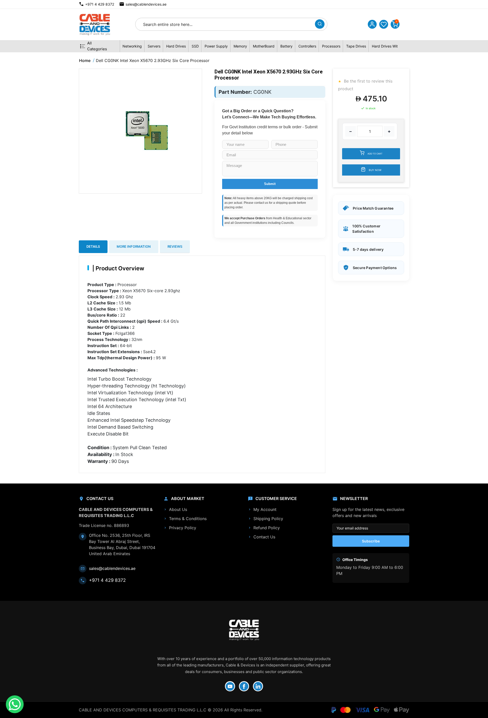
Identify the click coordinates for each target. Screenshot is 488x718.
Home (84, 60)
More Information (134, 246)
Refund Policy (266, 527)
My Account (265, 509)
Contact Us (264, 536)
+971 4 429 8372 (99, 4)
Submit (270, 184)
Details (93, 246)
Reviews (174, 246)
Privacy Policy (182, 527)
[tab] (93, 246)
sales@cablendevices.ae (146, 4)
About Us (178, 509)
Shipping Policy (268, 518)
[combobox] (226, 24)
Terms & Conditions (188, 518)
